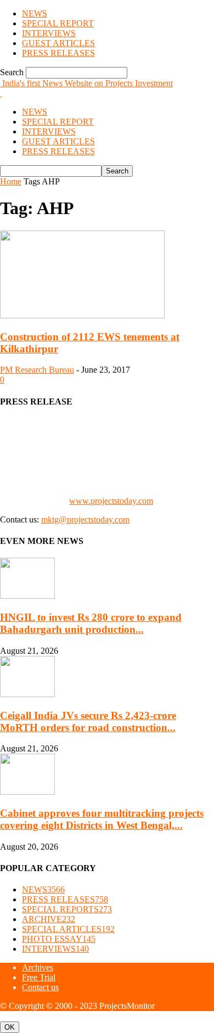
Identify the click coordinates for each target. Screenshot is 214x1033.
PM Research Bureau (37, 369)
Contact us (40, 987)
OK (9, 1027)
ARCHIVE (48, 919)
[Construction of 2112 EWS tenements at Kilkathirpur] (82, 315)
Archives (37, 967)
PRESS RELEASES (58, 53)
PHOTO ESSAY (58, 939)
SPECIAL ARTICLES (68, 929)
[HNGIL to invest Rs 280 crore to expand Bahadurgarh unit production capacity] (27, 595)
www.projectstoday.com (111, 501)
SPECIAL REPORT (58, 23)
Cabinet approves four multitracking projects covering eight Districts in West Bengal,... (102, 819)
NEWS (34, 13)
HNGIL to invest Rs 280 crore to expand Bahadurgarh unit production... (91, 623)
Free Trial (38, 977)
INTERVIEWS (49, 33)
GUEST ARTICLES (58, 43)
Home (10, 181)
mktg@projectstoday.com (85, 519)
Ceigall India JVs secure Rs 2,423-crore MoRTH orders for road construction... (88, 721)
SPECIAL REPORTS (67, 909)
